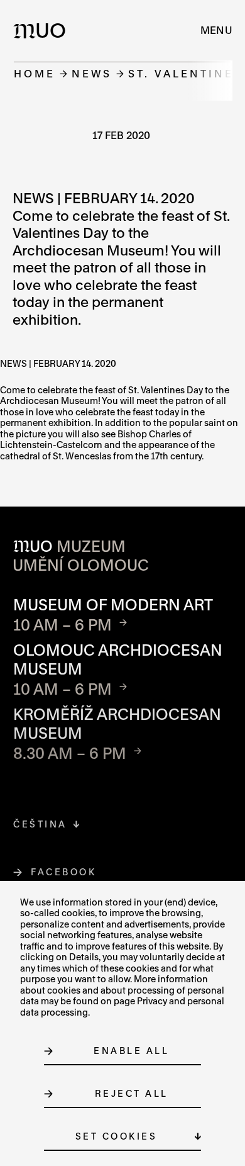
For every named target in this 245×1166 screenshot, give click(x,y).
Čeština (40, 824)
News (92, 73)
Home (34, 73)
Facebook (64, 871)
